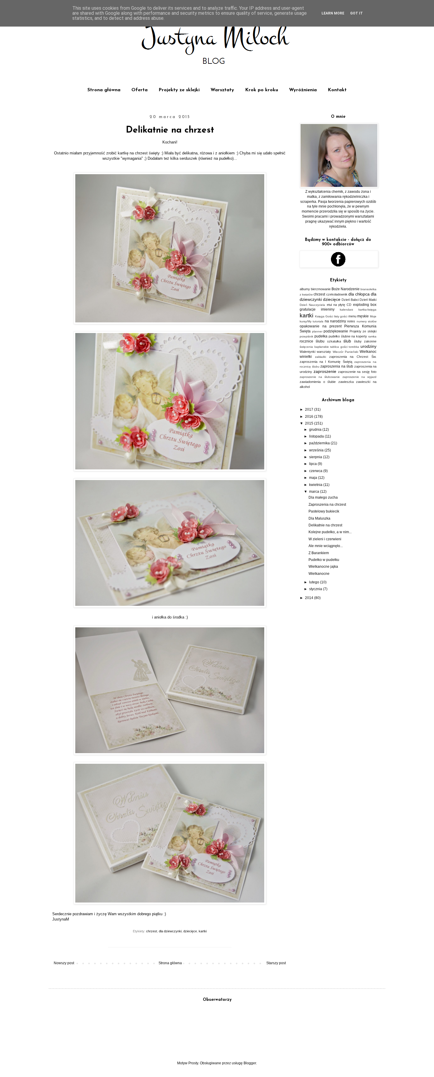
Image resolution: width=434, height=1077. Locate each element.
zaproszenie (325, 371)
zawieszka (346, 382)
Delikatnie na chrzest (325, 525)
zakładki (320, 356)
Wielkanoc (368, 352)
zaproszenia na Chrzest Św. (352, 356)
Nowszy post (64, 963)
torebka (354, 346)
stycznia (316, 589)
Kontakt (337, 90)
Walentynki (307, 351)
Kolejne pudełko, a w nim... (330, 532)
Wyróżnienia (303, 90)
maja (313, 478)
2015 (309, 423)
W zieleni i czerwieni (325, 539)
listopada (317, 436)
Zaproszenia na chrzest (327, 504)
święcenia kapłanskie (314, 346)
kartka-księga (367, 309)
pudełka (320, 336)
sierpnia (316, 457)
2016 (309, 417)
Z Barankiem (319, 553)
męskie (363, 316)
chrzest (151, 931)
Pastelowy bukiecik (324, 511)
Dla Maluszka (319, 518)
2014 (309, 598)
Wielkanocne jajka (323, 566)
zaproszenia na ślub (336, 366)
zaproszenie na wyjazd (359, 376)
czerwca (316, 471)
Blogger (250, 1063)
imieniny (328, 309)
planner (317, 331)
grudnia (315, 429)
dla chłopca (359, 294)
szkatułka (334, 341)
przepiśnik (306, 336)
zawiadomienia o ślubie (318, 382)
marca (314, 491)
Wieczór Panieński (345, 351)
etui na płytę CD (339, 304)
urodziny (368, 346)
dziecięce (190, 931)
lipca (313, 464)
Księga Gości (324, 316)
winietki (306, 357)
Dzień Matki (368, 299)
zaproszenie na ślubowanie (320, 376)
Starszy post (276, 963)
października (320, 443)
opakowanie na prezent (321, 326)
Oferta (139, 90)
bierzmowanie (321, 289)
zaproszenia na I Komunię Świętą (326, 361)
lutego (314, 582)
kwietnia (316, 485)
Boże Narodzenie (346, 289)
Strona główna (103, 90)
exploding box (364, 305)
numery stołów (366, 321)
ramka (372, 336)
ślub (347, 341)
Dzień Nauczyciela (312, 304)
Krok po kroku (261, 90)
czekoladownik (336, 294)
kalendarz (346, 309)
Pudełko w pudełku (324, 560)
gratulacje (308, 309)
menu (352, 316)
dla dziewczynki (170, 931)
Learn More (333, 13)
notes (351, 321)
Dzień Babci (350, 299)
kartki (203, 931)
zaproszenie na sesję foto (357, 371)
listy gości (340, 316)
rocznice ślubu (312, 341)
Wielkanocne (319, 574)
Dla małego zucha (323, 497)
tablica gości (338, 346)
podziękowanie (336, 331)
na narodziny (335, 321)
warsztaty (324, 351)
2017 (309, 409)
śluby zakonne (365, 341)
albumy (305, 289)
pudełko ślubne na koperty (348, 336)
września (316, 450)
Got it (356, 13)
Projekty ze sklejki (179, 90)
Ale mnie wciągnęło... (326, 546)
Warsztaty (222, 90)
